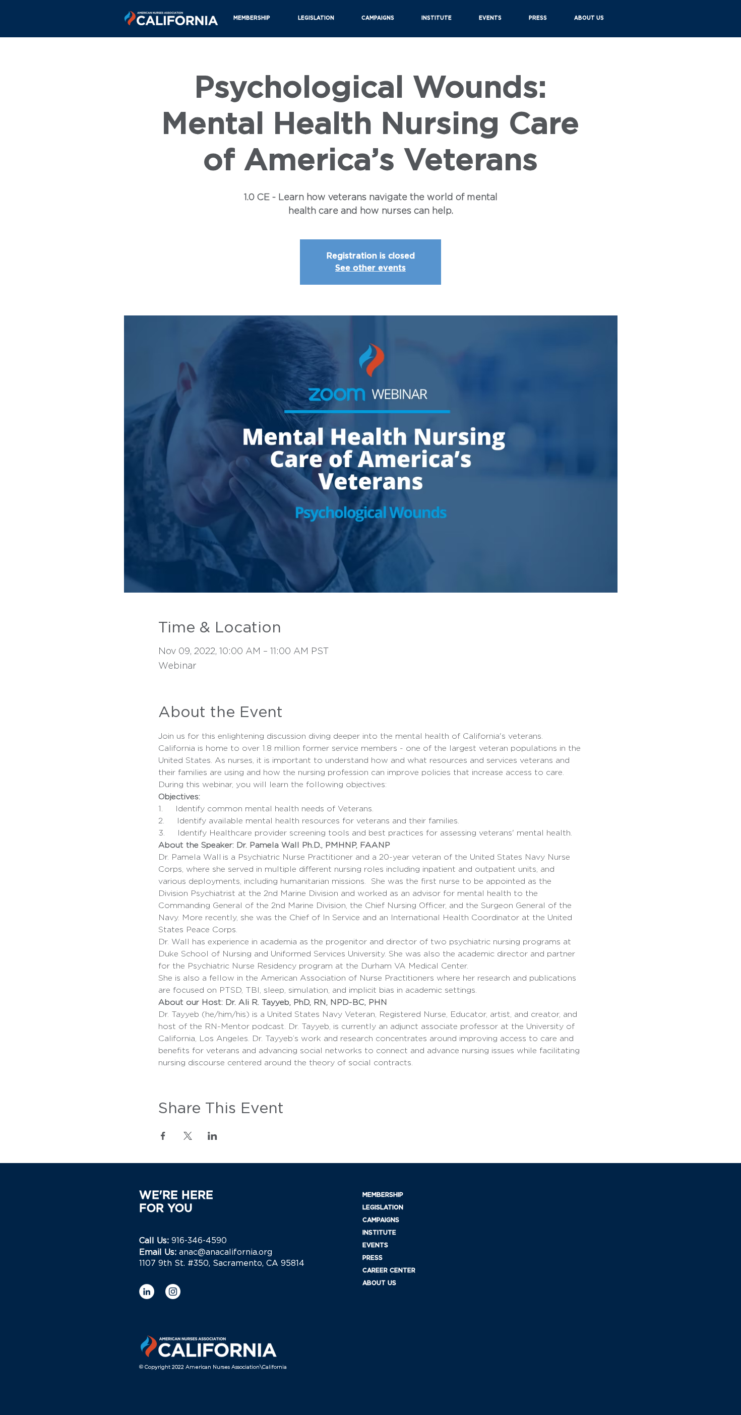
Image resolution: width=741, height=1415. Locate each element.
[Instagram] (172, 1291)
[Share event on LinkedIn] (212, 1136)
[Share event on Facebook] (163, 1136)
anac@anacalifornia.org (225, 1252)
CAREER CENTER (388, 1270)
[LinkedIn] (146, 1291)
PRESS (372, 1258)
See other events (370, 268)
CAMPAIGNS (380, 1220)
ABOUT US (379, 1283)
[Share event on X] (188, 1136)
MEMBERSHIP (382, 1195)
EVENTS (375, 1245)
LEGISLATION (382, 1207)
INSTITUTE (379, 1233)
